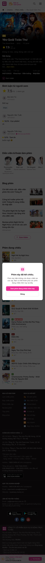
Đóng (22, 294)
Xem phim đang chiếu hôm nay (22, 289)
